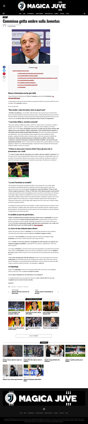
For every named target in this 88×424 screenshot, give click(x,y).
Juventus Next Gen (49, 13)
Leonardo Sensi (11, 26)
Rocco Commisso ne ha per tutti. (20, 70)
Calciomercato (30, 13)
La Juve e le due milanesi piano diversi (27, 84)
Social (67, 13)
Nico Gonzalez (38, 225)
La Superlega (21, 87)
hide (36, 67)
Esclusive (62, 13)
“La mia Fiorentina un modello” (25, 80)
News (24, 13)
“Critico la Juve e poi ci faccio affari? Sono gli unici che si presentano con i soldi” (37, 78)
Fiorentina (20, 286)
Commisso (13, 286)
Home (20, 13)
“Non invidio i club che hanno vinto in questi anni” (30, 73)
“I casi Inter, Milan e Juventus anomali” (27, 75)
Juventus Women (39, 13)
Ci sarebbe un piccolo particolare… (26, 82)
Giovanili (56, 13)
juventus (26, 286)
